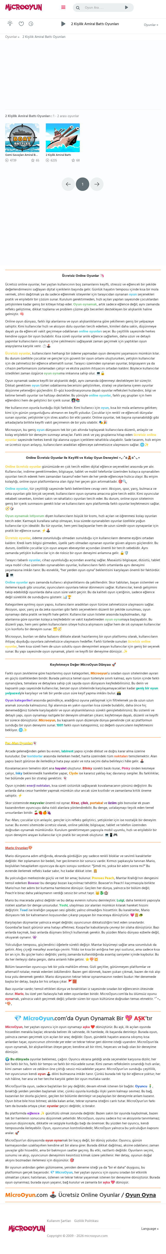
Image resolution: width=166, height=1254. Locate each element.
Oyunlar (150, 25)
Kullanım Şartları (59, 1221)
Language (149, 1229)
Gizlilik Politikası (86, 1221)
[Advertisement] (83, 77)
